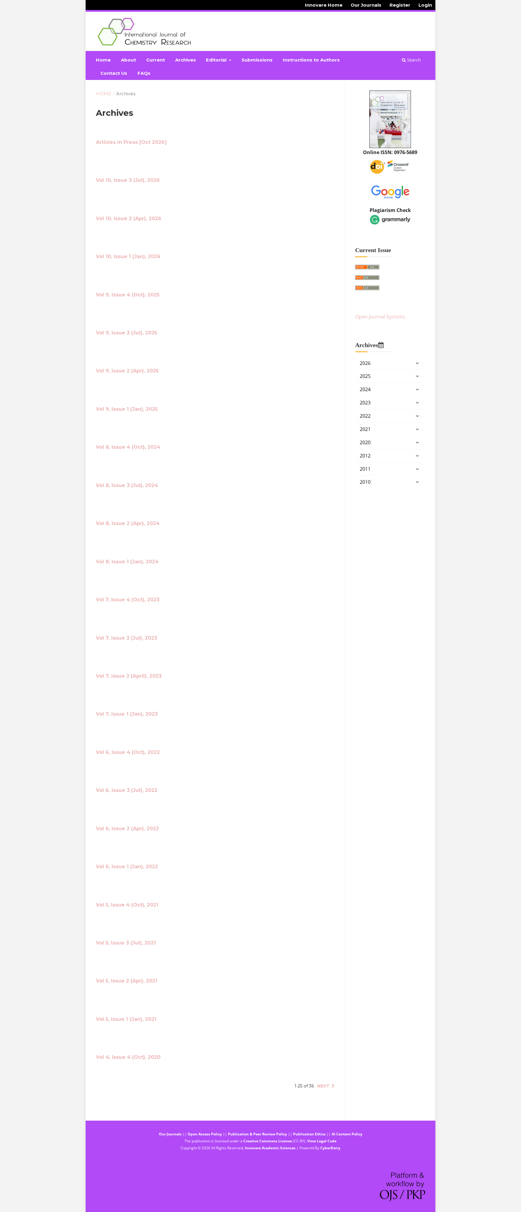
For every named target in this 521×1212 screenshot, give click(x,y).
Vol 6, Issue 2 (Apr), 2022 (127, 828)
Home (103, 60)
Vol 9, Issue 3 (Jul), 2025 (126, 333)
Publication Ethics (309, 1134)
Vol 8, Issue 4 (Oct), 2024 (128, 447)
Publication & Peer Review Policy (257, 1134)
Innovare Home (324, 5)
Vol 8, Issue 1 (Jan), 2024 (127, 562)
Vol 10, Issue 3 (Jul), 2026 (128, 180)
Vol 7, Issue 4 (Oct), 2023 (127, 600)
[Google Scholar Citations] (390, 191)
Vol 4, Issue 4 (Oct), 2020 (128, 1057)
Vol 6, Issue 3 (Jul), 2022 (126, 790)
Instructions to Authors (311, 60)
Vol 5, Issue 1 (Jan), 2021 (126, 1019)
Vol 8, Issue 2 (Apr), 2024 (127, 523)
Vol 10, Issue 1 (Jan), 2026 (128, 256)
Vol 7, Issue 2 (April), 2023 (129, 676)
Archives (185, 60)
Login (425, 5)
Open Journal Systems (380, 316)
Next (323, 1086)
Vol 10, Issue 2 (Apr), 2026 (128, 218)
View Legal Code (321, 1141)
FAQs (143, 73)
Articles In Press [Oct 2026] (131, 142)
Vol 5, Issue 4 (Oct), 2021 (127, 905)
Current (155, 60)
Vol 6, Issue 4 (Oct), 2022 (128, 752)
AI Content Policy (347, 1134)
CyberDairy (330, 1147)
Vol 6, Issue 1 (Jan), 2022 (127, 866)
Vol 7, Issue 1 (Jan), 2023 (127, 714)
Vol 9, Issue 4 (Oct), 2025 (127, 295)
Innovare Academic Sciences (270, 1147)
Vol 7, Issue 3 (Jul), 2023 (126, 638)
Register (400, 5)
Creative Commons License (267, 1141)
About (128, 60)
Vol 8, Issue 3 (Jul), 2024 (127, 485)
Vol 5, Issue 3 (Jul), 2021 (126, 943)
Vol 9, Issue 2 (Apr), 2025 (127, 371)
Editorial (217, 60)
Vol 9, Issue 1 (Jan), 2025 (127, 409)
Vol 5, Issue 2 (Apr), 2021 (126, 981)
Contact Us (113, 73)
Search (413, 60)
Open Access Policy (205, 1134)
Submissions (257, 60)
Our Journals (366, 5)
